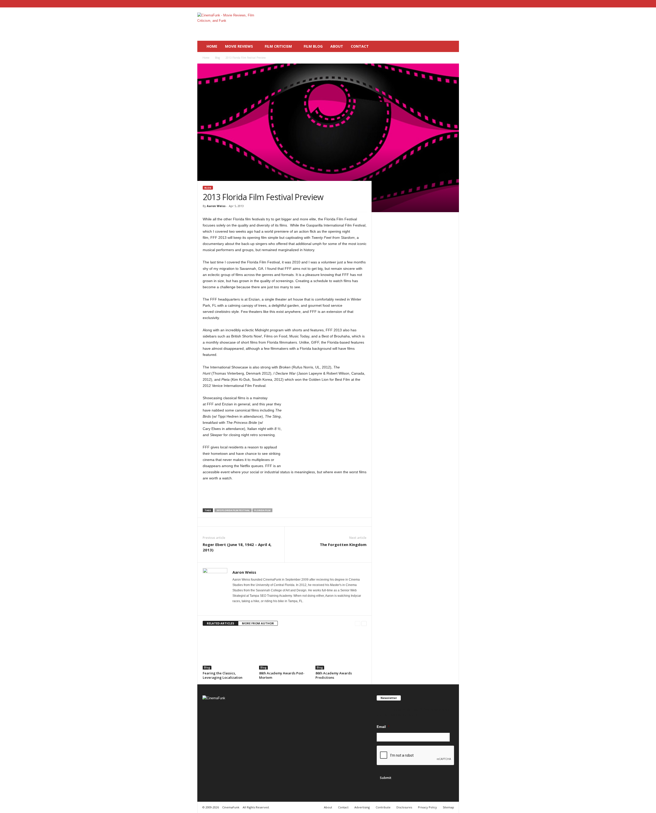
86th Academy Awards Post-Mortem (281, 675)
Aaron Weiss (216, 206)
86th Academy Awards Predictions (333, 675)
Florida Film (262, 510)
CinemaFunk (230, 807)
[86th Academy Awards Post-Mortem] (284, 650)
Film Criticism (278, 46)
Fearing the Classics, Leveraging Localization (222, 675)
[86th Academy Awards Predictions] (341, 650)
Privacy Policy (427, 807)
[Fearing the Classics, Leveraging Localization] (228, 650)
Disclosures (404, 807)
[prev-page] (357, 623)
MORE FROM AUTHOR (258, 623)
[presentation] (416, 756)
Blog (217, 57)
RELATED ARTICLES (220, 623)
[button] (451, 46)
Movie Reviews (239, 46)
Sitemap (448, 807)
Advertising (362, 807)
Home (212, 46)
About (336, 46)
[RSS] (447, 3)
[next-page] (364, 623)
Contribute (383, 807)
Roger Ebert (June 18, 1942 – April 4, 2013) (237, 547)
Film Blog (313, 46)
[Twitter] (455, 3)
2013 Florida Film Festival (233, 510)
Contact (360, 46)
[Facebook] (439, 3)
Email (383, 727)
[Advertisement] (365, 24)
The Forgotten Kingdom (343, 544)
